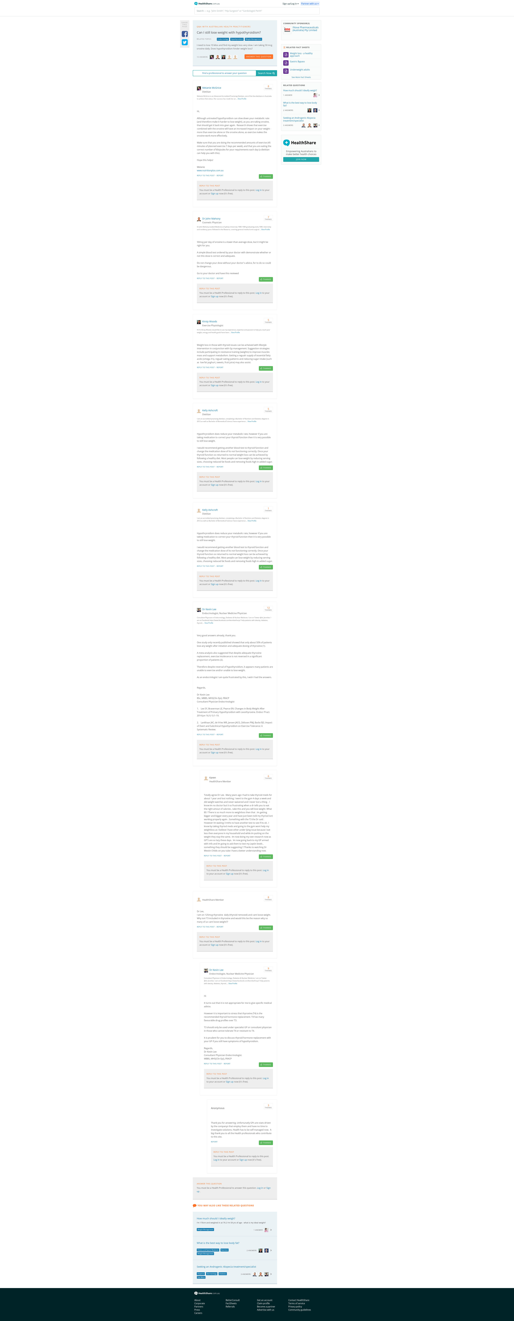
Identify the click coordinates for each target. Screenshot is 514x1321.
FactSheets (231, 1303)
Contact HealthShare (298, 1300)
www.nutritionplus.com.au (210, 170)
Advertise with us (265, 1309)
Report (220, 175)
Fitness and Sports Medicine (208, 1250)
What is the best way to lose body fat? (218, 1243)
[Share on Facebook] (185, 35)
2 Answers (252, 1250)
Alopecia (201, 1274)
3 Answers (246, 1274)
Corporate (199, 1303)
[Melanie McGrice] (212, 57)
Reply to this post (206, 175)
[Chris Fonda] (266, 1250)
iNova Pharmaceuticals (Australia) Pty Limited (306, 29)
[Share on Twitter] (185, 44)
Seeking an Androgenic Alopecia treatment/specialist (226, 1266)
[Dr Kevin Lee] (199, 610)
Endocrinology (223, 39)
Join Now (301, 159)
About (197, 1300)
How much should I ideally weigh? (216, 1218)
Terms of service (296, 1303)
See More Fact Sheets (301, 77)
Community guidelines (299, 1309)
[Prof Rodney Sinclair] (255, 1274)
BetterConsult (233, 1300)
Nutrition (224, 1250)
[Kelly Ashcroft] (229, 57)
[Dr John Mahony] (218, 57)
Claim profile (263, 1303)
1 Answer (258, 1230)
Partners (198, 1306)
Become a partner (266, 1306)
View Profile (242, 99)
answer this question (258, 56)
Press (197, 1309)
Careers (198, 1312)
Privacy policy (295, 1306)
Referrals (230, 1306)
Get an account (264, 1300)
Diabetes (222, 1274)
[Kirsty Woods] (224, 57)
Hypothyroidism (237, 39)
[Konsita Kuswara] (266, 1230)
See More (201, 1277)
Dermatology (212, 1274)
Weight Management (253, 39)
